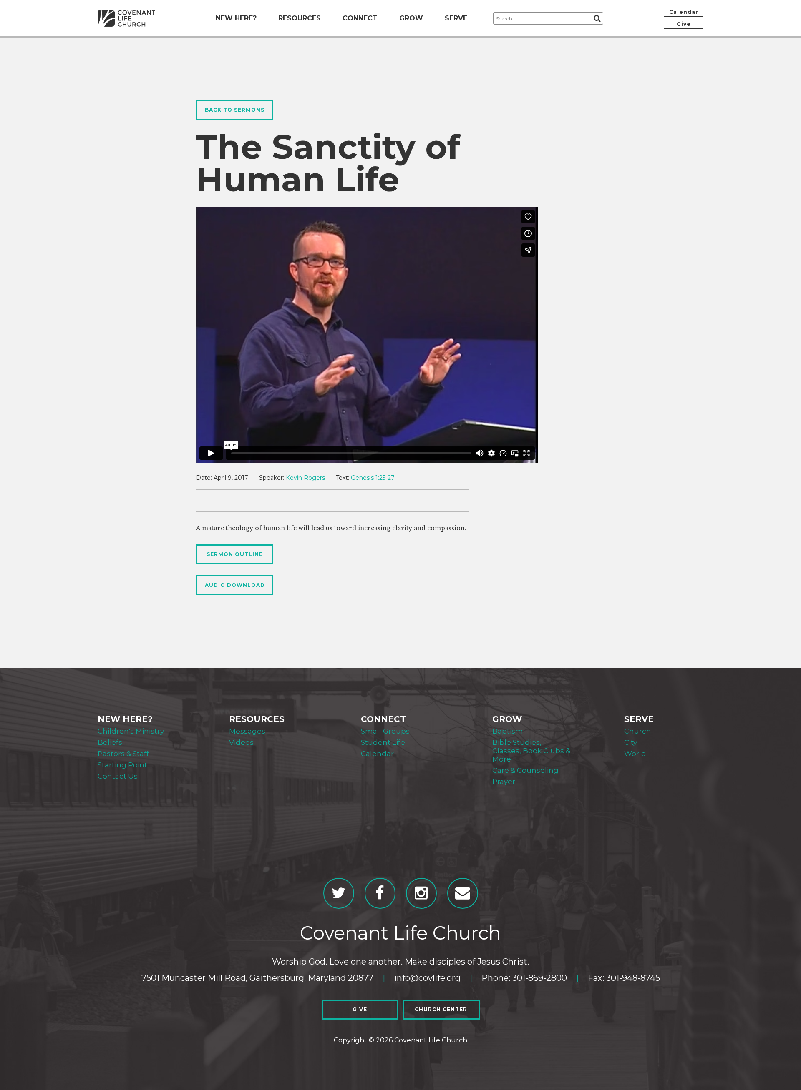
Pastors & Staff (123, 753)
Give (684, 24)
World (635, 753)
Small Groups (385, 731)
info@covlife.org (427, 978)
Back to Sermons (234, 110)
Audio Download (235, 585)
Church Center (441, 1009)
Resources (299, 18)
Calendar (683, 12)
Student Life (383, 742)
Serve (456, 18)
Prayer (503, 781)
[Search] (597, 18)
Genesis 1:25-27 (373, 477)
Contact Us (118, 776)
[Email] (462, 893)
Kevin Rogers (305, 477)
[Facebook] (380, 893)
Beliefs (110, 742)
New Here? (236, 18)
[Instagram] (421, 893)
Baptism (507, 731)
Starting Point (122, 765)
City (630, 742)
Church (637, 731)
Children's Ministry (131, 731)
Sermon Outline (235, 554)
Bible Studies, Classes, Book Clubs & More (531, 750)
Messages (247, 731)
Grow (411, 18)
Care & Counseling (525, 770)
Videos (241, 742)
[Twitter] (338, 893)
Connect (360, 18)
